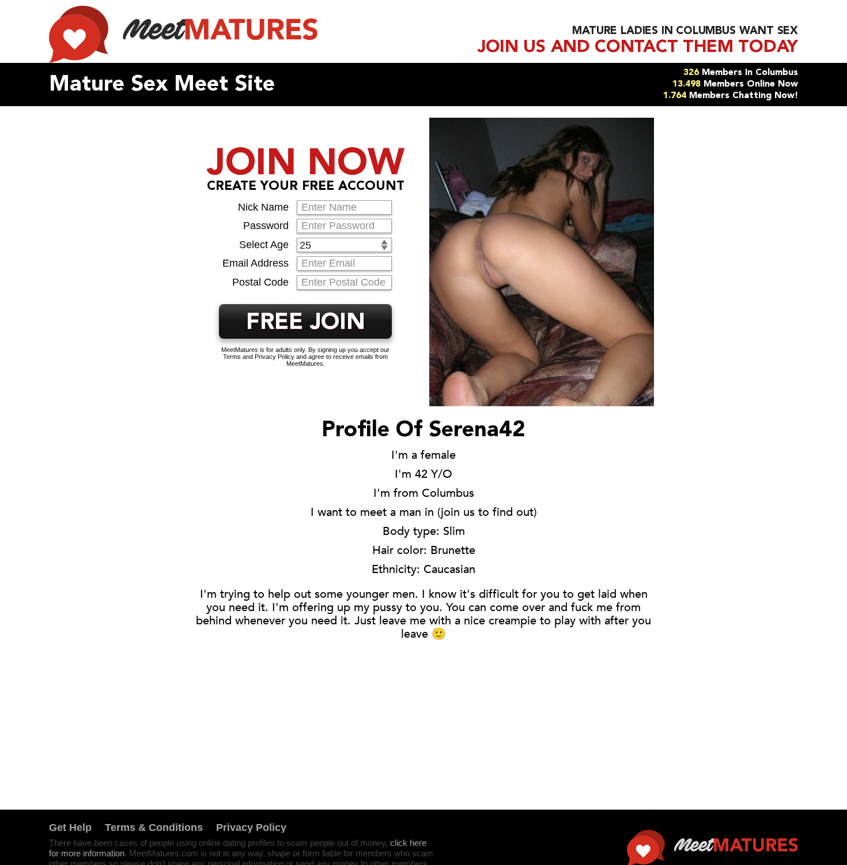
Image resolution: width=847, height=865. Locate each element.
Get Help (70, 827)
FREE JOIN (305, 323)
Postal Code (260, 282)
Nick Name (263, 207)
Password (266, 225)
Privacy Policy (251, 827)
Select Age (264, 244)
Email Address (255, 263)
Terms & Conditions (154, 827)
